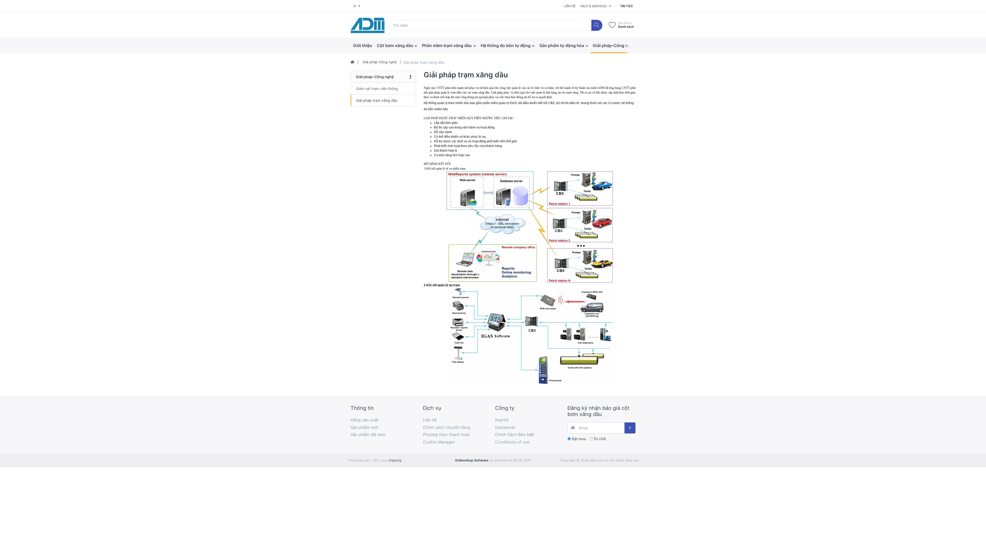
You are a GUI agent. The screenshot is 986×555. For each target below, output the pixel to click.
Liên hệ (569, 6)
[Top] (352, 62)
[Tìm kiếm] (596, 25)
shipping (394, 460)
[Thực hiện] (630, 427)
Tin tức (626, 6)
